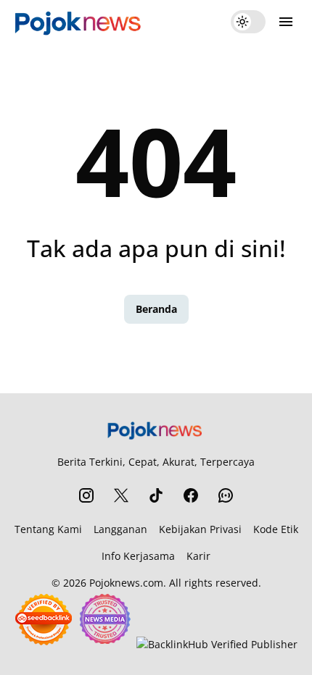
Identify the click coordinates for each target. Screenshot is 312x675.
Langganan (120, 529)
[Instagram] (86, 495)
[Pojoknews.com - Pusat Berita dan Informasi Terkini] (79, 21)
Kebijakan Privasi (200, 529)
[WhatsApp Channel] (225, 495)
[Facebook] (190, 495)
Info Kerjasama (138, 556)
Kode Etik (275, 529)
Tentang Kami (48, 529)
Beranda (156, 309)
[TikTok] (156, 495)
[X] (121, 495)
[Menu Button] (285, 21)
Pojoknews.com (126, 583)
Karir (198, 556)
